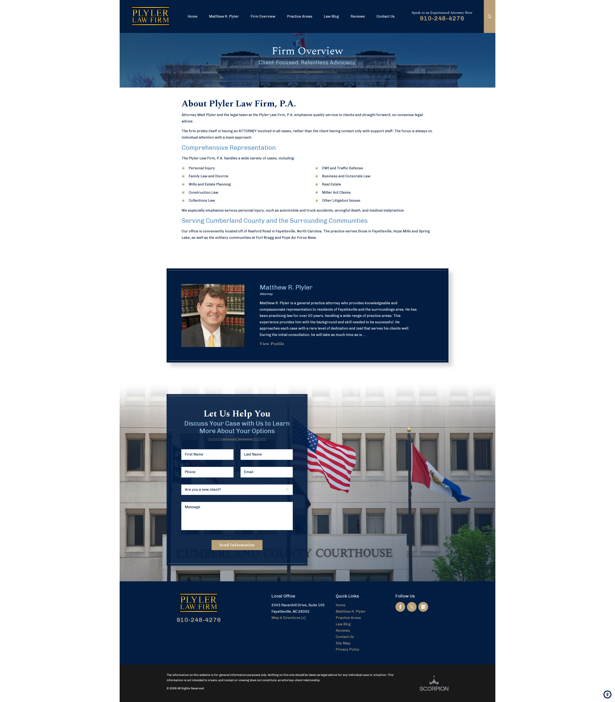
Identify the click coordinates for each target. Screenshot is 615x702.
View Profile (272, 344)
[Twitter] (412, 607)
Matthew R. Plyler (224, 16)
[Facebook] (400, 607)
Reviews (358, 16)
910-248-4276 (442, 18)
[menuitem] (192, 16)
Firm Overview (263, 16)
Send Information (237, 545)
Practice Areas (299, 16)
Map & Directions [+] (288, 618)
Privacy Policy (347, 649)
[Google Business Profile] (423, 607)
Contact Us (386, 16)
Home (192, 16)
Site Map (343, 643)
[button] (607, 694)
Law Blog (331, 16)
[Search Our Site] (490, 16)
